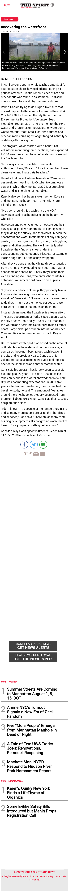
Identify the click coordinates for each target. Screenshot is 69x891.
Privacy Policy (46, 876)
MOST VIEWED (9, 681)
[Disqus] (34, 503)
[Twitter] (34, 444)
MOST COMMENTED (12, 780)
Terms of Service (30, 876)
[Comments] (43, 444)
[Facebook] (24, 444)
